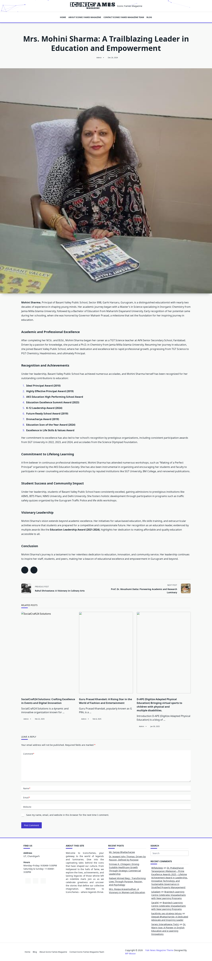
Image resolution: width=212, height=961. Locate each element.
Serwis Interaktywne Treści (165, 924)
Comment (28, 753)
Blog (149, 17)
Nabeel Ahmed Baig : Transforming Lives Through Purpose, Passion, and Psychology (127, 881)
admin (99, 57)
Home (63, 17)
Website (27, 806)
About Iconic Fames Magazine (84, 17)
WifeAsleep (157, 867)
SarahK (155, 902)
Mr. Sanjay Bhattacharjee (122, 852)
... (63, 712)
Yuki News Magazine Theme (159, 950)
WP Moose (130, 953)
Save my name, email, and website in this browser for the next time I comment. (67, 814)
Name (26, 788)
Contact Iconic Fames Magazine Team (124, 17)
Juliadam (155, 891)
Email (26, 797)
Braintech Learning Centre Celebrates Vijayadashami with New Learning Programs (168, 895)
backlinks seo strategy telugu (166, 913)
